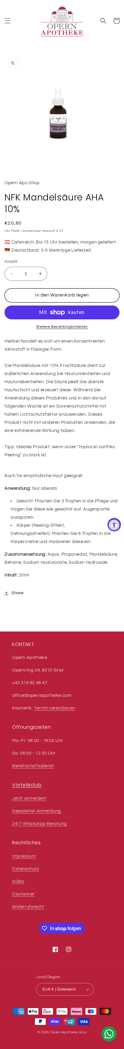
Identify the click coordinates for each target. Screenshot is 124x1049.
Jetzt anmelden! (29, 798)
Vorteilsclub (27, 784)
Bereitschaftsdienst (33, 766)
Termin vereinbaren (54, 708)
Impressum (24, 856)
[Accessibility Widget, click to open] (114, 524)
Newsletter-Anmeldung (36, 811)
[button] (7, 20)
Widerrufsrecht (28, 907)
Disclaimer (23, 894)
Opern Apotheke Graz (69, 1032)
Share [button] (17, 593)
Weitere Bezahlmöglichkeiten (62, 327)
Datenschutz (25, 869)
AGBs (18, 881)
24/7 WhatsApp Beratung (39, 823)
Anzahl (11, 261)
